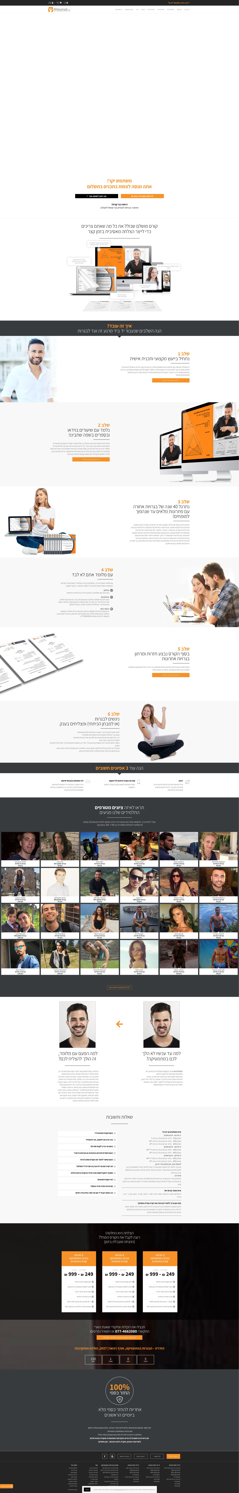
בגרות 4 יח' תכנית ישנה (153, 1468)
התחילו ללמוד (173, 1456)
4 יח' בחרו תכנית (154, 1465)
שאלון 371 (177, 1484)
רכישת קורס (118, 9)
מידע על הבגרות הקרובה (111, 1481)
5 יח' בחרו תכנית (133, 1465)
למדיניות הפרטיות (119, 1490)
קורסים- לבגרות (93, 1470)
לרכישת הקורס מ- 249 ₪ (170, 380)
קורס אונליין (94, 1479)
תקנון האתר (73, 1472)
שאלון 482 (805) (155, 1472)
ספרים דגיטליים (93, 1472)
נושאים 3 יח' (176, 1477)
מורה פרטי (74, 1470)
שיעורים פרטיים (93, 1477)
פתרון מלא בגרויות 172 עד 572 (109, 1470)
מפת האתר (74, 1477)
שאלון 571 (136, 1479)
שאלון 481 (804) (155, 1470)
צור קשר (179, 9)
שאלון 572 (136, 1481)
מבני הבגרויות (114, 1484)
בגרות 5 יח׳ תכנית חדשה (132, 1477)
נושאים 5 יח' (135, 1475)
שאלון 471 (157, 1479)
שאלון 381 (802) (175, 1472)
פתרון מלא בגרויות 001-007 (110, 1468)
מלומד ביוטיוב (73, 1481)
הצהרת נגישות (124, 1456)
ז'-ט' (137, 9)
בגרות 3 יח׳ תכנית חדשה (173, 1479)
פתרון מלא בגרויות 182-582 (110, 1472)
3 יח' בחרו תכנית (174, 1465)
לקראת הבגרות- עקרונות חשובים (111, 1478)
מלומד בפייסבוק (72, 1479)
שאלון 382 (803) (175, 1475)
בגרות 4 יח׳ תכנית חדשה (153, 1477)
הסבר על (74, 1465)
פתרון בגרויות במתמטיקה (109, 1465)
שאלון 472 (157, 1481)
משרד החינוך (94, 1481)
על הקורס (157, 1456)
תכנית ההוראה (93, 1475)
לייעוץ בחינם (141, 1456)
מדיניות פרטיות (72, 1475)
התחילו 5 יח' (151, 9)
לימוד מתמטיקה (93, 1484)
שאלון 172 (177, 1481)
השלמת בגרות (73, 1468)
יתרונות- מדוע (94, 1468)
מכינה (143, 9)
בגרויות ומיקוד (129, 9)
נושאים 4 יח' (156, 1475)
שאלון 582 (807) (134, 1472)
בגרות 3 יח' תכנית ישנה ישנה (172, 1468)
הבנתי (87, 1490)
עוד (96, 1465)
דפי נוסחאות (114, 1475)
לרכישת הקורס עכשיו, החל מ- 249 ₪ (119, 1337)
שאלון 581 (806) (134, 1470)
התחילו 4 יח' (160, 9)
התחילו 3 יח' (170, 9)
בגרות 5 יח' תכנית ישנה (132, 1468)
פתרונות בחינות (72, 1484)
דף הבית (186, 9)
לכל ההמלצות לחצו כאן (119, 987)
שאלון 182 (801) (175, 1470)
